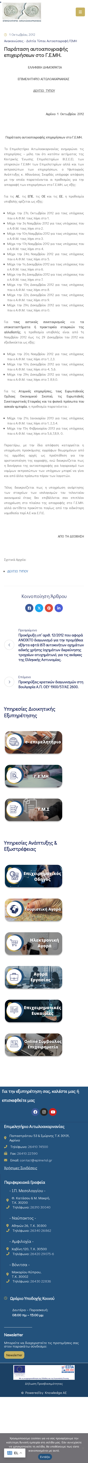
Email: (31, 1160)
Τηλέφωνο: (29, 1146)
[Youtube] (53, 1112)
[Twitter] (39, 608)
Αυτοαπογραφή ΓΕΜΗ (62, 41)
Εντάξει (45, 1457)
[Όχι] (83, 1448)
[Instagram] (44, 1112)
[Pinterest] (49, 608)
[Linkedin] (59, 608)
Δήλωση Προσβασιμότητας (44, 1383)
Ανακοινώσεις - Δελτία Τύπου (24, 41)
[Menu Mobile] (80, 12)
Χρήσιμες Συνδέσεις (20, 1167)
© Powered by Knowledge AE (44, 1392)
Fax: (24, 1153)
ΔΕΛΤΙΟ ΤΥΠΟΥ (17, 571)
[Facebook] (29, 608)
